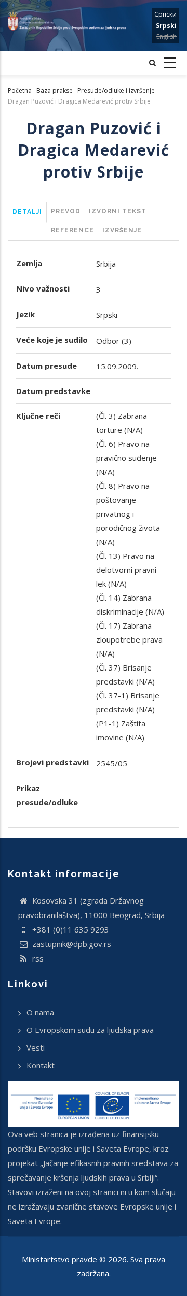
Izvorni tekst (117, 211)
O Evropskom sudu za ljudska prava (90, 1030)
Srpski (166, 25)
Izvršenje (122, 230)
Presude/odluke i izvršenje (116, 90)
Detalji (27, 211)
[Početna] (70, 20)
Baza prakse (54, 90)
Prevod (66, 211)
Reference (72, 230)
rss (37, 958)
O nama (40, 1012)
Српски (165, 14)
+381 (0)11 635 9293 (69, 929)
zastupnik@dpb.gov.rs (70, 944)
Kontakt (40, 1065)
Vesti (35, 1047)
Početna (20, 90)
